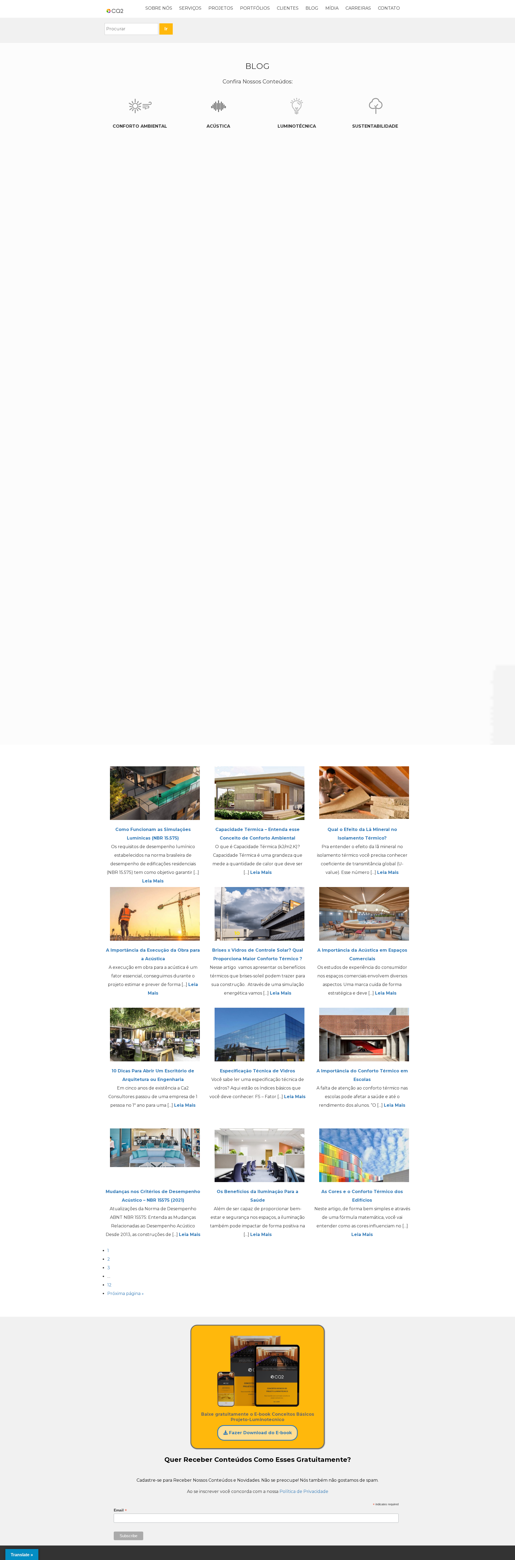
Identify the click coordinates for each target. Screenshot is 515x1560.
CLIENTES (288, 8)
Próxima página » (125, 1293)
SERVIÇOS (190, 8)
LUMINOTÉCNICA (297, 126)
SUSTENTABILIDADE (375, 126)
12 (109, 1284)
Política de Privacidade (303, 1491)
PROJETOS (220, 8)
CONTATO (389, 8)
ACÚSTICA (218, 126)
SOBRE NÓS (158, 8)
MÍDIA (332, 8)
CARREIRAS (358, 8)
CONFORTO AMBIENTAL (140, 126)
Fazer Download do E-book (260, 1432)
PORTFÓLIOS (255, 8)
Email (120, 1510)
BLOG (312, 8)
